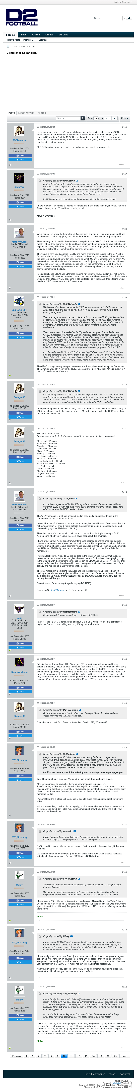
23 (115, 1056)
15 (101, 1056)
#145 (124, 703)
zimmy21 (19, 186)
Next (125, 1056)
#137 (124, 174)
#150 (124, 987)
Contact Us (99, 1074)
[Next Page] (114, 118)
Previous (16, 1056)
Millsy (19, 885)
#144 (124, 659)
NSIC (33, 46)
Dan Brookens (19, 672)
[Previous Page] (107, 118)
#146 (124, 747)
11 (71, 1056)
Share (21, 156)
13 (86, 1056)
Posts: (16, 151)
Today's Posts (13, 40)
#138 (124, 229)
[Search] (129, 18)
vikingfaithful (19, 310)
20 (108, 1056)
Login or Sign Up (121, 2)
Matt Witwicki (19, 241)
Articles (36, 34)
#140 (124, 384)
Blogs (23, 34)
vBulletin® (117, 1083)
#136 (124, 127)
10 (64, 1056)
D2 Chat (63, 34)
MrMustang (19, 140)
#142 (124, 492)
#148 (124, 872)
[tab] (12, 113)
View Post (77, 180)
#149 (124, 930)
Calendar (43, 40)
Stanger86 (19, 397)
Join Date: (14, 148)
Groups (49, 34)
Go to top (125, 1074)
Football (24, 46)
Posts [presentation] (12, 113)
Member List (29, 40)
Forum (15, 46)
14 (93, 1056)
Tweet (21, 159)
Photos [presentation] (42, 113)
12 (79, 1056)
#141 (124, 429)
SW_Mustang (19, 760)
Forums (10, 34)
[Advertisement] (68, 81)
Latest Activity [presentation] (26, 113)
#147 (124, 824)
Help (87, 1074)
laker (19, 618)
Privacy (112, 1074)
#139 (124, 297)
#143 (124, 605)
